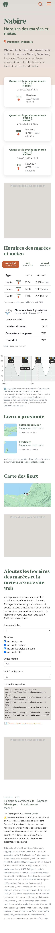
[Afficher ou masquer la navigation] (49, 4)
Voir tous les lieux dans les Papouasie (29, 462)
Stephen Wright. (31, 813)
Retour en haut (47, 925)
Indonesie (27, 41)
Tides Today (5, 4)
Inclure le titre (14, 652)
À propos (42, 800)
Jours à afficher (12, 625)
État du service (29, 804)
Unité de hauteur (13, 671)
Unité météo (11, 658)
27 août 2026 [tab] (28, 264)
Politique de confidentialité (19, 800)
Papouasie (13, 41)
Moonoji (8, 807)
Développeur (11, 804)
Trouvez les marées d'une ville (41, 4)
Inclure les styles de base (21, 648)
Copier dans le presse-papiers (24, 723)
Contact (8, 797)
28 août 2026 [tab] (45, 264)
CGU (17, 797)
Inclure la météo (16, 645)
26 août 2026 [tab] (10, 264)
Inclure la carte (15, 641)
